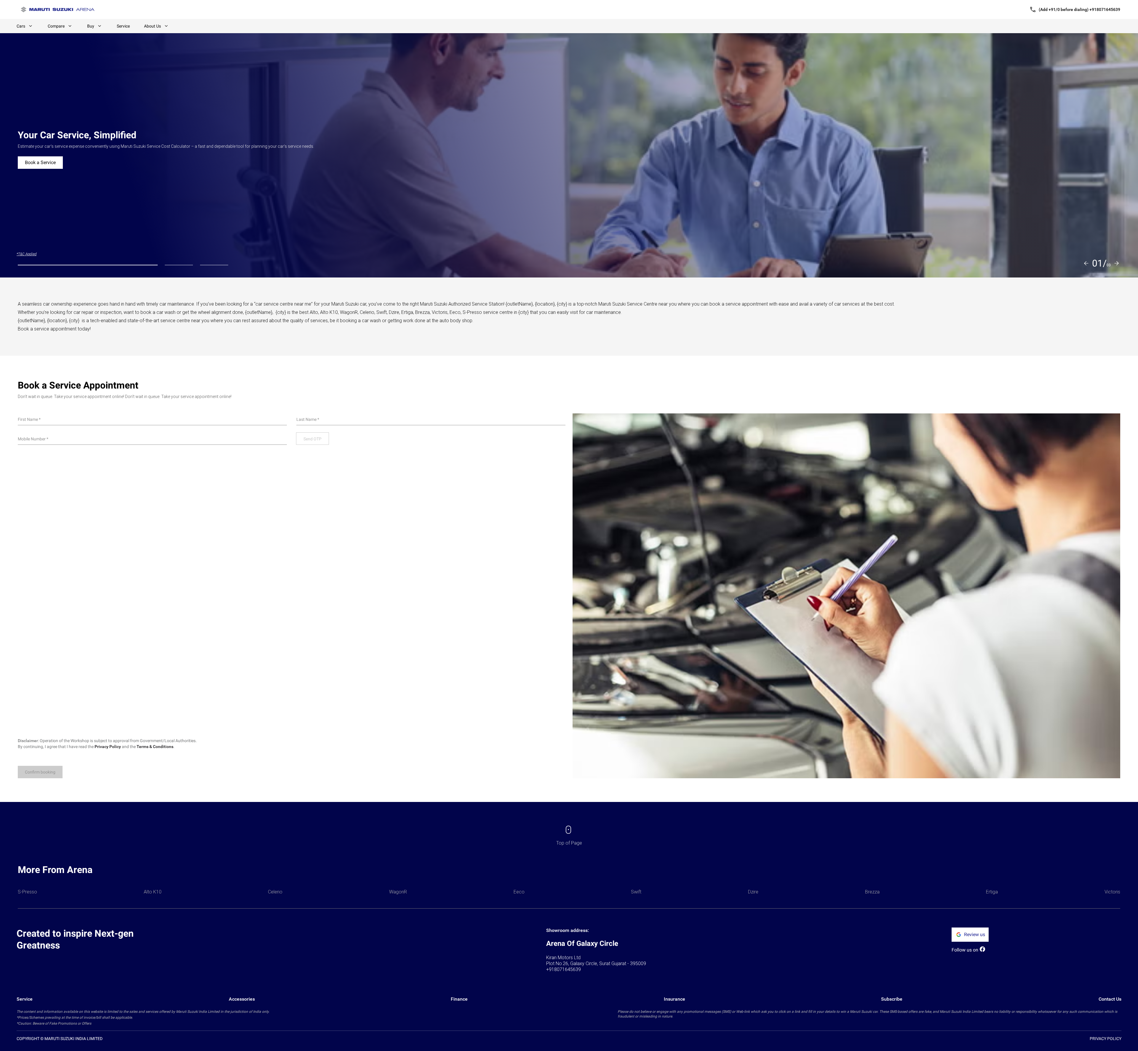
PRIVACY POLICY (1105, 1038)
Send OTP (312, 439)
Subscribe (891, 999)
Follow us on (965, 950)
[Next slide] (1116, 263)
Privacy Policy (108, 746)
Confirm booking (40, 772)
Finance (459, 999)
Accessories (242, 999)
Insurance (674, 999)
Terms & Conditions (155, 746)
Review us (974, 934)
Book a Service (40, 162)
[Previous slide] (1086, 263)
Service (123, 26)
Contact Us (1110, 999)
